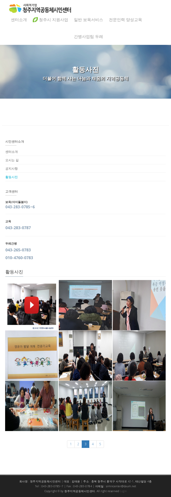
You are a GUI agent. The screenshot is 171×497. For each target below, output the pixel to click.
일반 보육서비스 (88, 19)
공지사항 (11, 168)
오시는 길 (12, 160)
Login (123, 491)
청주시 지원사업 (53, 19)
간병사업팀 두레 (88, 36)
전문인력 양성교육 (125, 19)
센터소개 (19, 19)
